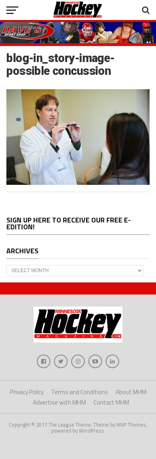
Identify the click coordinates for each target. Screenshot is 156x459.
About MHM (131, 392)
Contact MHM (111, 402)
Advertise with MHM (59, 402)
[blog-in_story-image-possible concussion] (77, 182)
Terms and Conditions (79, 392)
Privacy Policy (27, 392)
